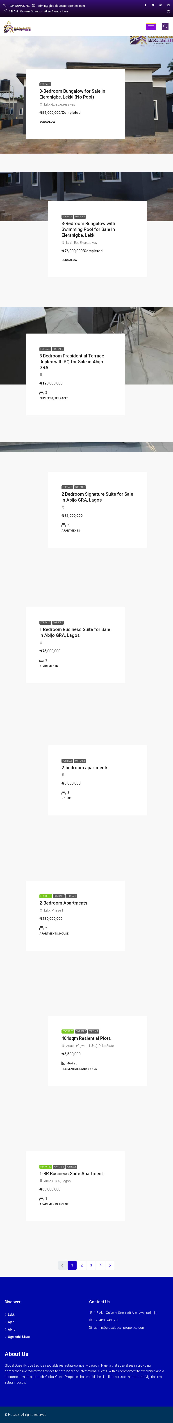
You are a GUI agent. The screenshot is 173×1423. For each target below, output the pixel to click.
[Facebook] (145, 5)
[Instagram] (168, 12)
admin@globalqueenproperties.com (119, 1327)
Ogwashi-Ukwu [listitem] (19, 1337)
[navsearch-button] (165, 26)
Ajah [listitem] (11, 1322)
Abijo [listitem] (12, 1329)
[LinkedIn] (160, 5)
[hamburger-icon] (151, 26)
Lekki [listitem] (11, 1314)
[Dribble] (168, 5)
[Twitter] (153, 5)
